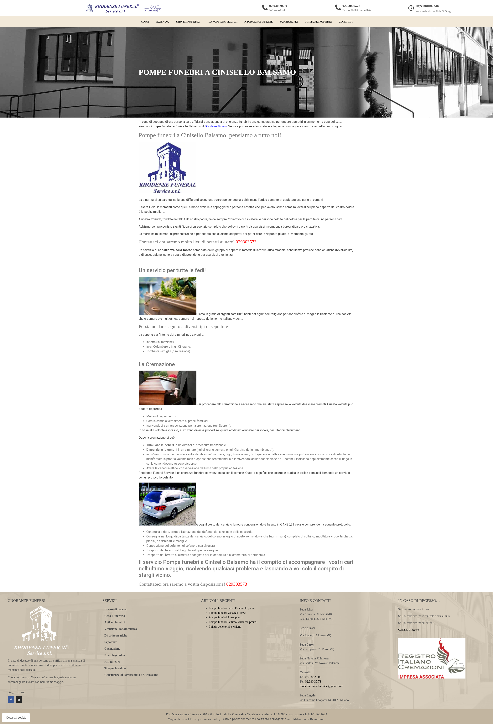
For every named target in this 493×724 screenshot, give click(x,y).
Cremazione (112, 648)
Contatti (346, 21)
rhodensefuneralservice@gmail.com (321, 686)
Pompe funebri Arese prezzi (225, 617)
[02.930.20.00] (265, 7)
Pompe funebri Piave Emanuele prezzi (232, 608)
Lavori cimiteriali (223, 21)
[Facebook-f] (11, 699)
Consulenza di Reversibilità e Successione (131, 674)
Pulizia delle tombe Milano (225, 626)
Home (145, 21)
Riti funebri (112, 661)
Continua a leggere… (409, 629)
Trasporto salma (115, 668)
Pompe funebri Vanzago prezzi (227, 612)
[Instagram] (19, 699)
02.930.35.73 (351, 6)
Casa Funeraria (114, 615)
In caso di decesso (115, 609)
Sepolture (110, 642)
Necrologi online (258, 21)
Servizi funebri (188, 21)
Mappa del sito (177, 719)
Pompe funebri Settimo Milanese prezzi (233, 622)
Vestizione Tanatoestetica (120, 629)
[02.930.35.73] (338, 7)
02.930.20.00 (278, 6)
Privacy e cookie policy (205, 719)
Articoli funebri (318, 21)
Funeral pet (289, 21)
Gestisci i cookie (16, 717)
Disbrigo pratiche (115, 635)
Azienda (162, 21)
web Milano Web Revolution (305, 719)
